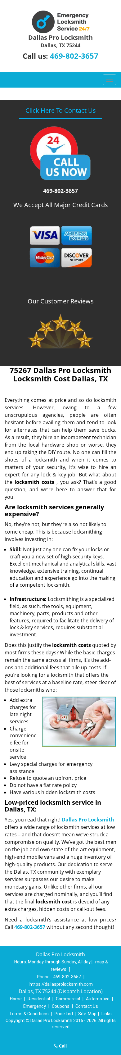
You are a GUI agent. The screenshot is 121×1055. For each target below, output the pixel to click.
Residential (39, 998)
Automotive (98, 998)
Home (16, 998)
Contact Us (86, 1006)
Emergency (34, 1006)
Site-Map (87, 1013)
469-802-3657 (74, 56)
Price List (64, 1013)
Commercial (68, 998)
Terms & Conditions (29, 1013)
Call (62, 1046)
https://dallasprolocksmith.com (61, 984)
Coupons (60, 1006)
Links (106, 1013)
